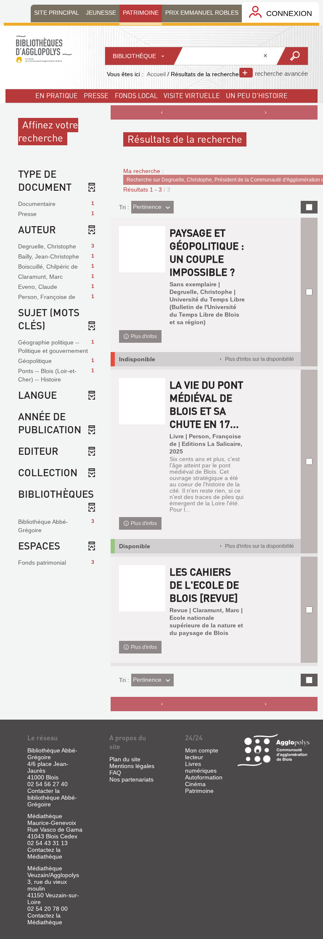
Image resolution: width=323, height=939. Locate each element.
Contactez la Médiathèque (44, 853)
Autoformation (203, 777)
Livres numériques (201, 767)
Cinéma (195, 784)
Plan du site (124, 759)
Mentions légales (131, 766)
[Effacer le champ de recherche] (266, 56)
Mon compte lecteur (201, 753)
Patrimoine (199, 790)
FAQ (115, 772)
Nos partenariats (131, 779)
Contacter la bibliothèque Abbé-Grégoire (52, 797)
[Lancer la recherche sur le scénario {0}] (291, 56)
